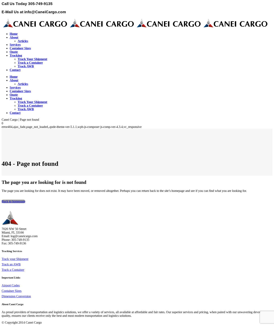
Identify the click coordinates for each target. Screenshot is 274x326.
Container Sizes (11, 291)
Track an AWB (11, 264)
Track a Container (13, 269)
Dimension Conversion (16, 296)
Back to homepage (13, 201)
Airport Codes (11, 285)
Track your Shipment (15, 259)
